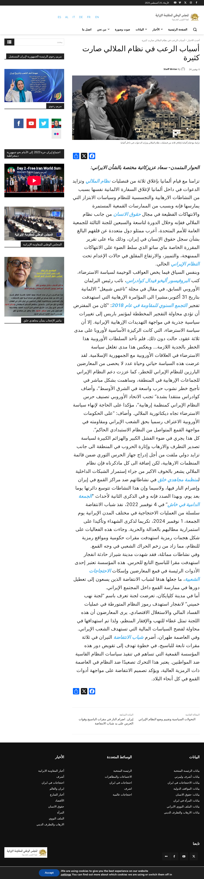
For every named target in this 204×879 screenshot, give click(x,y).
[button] (195, 29)
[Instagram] (190, 3)
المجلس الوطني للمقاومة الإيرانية (42, 244)
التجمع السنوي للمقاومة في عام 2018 (149, 305)
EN (97, 17)
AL (67, 17)
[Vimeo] (180, 3)
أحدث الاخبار (193, 40)
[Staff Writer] (183, 69)
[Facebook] (196, 3)
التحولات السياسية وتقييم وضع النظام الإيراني (166, 719)
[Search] (9, 42)
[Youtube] (175, 3)
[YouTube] (184, 856)
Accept (49, 873)
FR (88, 17)
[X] (185, 3)
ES (59, 17)
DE (81, 17)
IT (74, 17)
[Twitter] (194, 856)
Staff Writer (170, 69)
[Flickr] (166, 856)
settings (66, 874)
